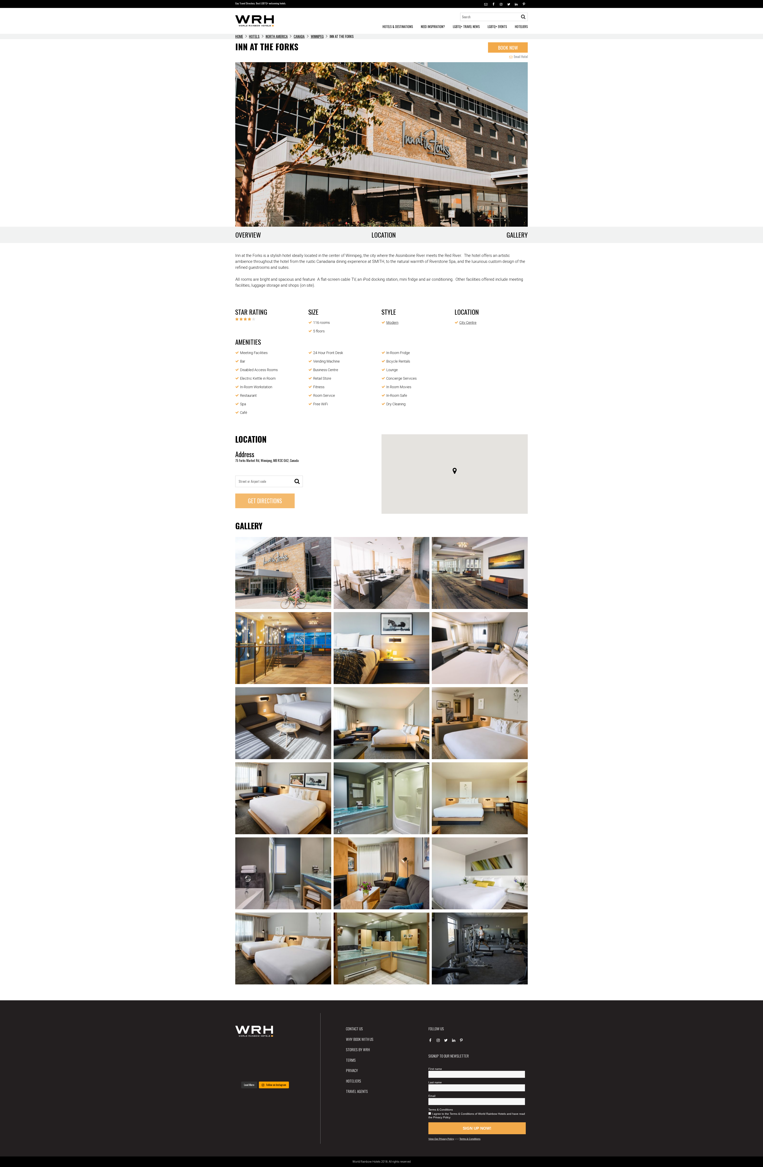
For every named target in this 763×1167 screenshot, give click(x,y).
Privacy (352, 1070)
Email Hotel (520, 56)
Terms (351, 1060)
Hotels (254, 36)
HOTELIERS (521, 26)
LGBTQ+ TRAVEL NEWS (466, 26)
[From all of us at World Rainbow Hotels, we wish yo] (265, 1073)
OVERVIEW (248, 235)
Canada (299, 36)
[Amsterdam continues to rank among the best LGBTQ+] (285, 1048)
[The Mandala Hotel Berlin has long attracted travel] (265, 1048)
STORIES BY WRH (358, 1049)
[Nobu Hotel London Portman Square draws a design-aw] (285, 1061)
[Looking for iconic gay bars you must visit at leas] (265, 1061)
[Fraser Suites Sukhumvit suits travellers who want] (244, 1048)
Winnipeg (317, 36)
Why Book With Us (359, 1039)
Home (239, 36)
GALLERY (517, 235)
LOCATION (384, 235)
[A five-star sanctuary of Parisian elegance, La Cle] (244, 1061)
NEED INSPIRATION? (433, 26)
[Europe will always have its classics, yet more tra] (285, 1073)
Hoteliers (353, 1081)
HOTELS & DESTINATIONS (397, 26)
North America (277, 36)
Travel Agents (357, 1091)
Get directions (265, 501)
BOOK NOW (508, 47)
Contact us (354, 1028)
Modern (392, 322)
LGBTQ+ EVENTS (497, 26)
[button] (454, 471)
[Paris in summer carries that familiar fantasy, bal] (244, 1073)
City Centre (467, 322)
